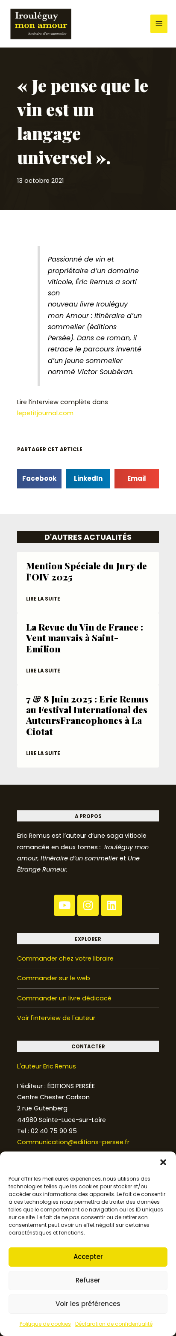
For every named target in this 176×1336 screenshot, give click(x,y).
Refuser (88, 1280)
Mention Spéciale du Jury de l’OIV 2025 (86, 570)
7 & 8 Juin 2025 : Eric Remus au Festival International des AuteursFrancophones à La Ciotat (87, 715)
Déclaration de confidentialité (114, 1323)
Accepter (88, 1256)
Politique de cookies (45, 1323)
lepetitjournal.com (45, 413)
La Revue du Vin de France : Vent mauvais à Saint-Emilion (84, 637)
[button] (163, 1162)
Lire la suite (43, 598)
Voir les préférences (88, 1303)
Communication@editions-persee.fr (73, 1142)
